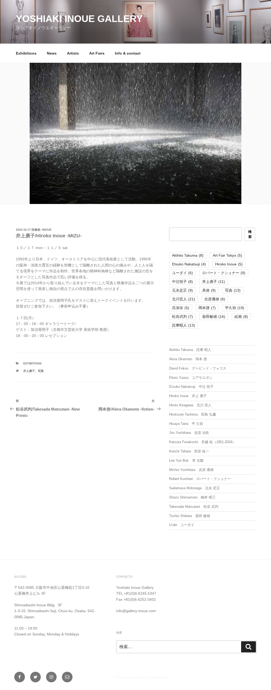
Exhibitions (26, 53)
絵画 (241, 316)
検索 (250, 234)
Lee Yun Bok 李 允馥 (186, 460)
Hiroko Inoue (229, 264)
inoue (46, 229)
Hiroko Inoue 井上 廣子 (188, 396)
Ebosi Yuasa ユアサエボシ (191, 378)
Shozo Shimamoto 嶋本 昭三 (192, 497)
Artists (73, 53)
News (52, 53)
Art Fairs (97, 53)
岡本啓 (207, 308)
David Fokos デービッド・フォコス (197, 368)
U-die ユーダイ (181, 525)
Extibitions (32, 363)
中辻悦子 (182, 281)
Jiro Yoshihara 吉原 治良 (189, 433)
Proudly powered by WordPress (142, 677)
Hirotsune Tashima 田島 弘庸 (192, 414)
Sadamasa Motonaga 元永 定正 (194, 488)
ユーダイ (182, 273)
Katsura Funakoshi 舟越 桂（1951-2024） (202, 442)
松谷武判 (182, 316)
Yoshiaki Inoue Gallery (79, 18)
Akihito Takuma (188, 255)
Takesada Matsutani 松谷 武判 (193, 507)
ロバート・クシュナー (223, 273)
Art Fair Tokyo (227, 255)
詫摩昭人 (183, 325)
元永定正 (182, 290)
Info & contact (128, 53)
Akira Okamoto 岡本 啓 (188, 359)
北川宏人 (183, 299)
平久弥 (234, 308)
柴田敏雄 (213, 316)
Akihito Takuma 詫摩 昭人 (190, 350)
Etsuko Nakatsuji (189, 264)
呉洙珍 (180, 308)
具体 (209, 290)
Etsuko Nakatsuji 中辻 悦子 (191, 387)
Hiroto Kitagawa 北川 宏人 (190, 405)
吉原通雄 (214, 299)
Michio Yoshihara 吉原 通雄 (191, 470)
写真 (41, 370)
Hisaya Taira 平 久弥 (186, 424)
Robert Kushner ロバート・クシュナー (200, 479)
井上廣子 (29, 370)
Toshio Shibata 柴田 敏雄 (189, 516)
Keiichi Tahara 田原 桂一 (189, 451)
